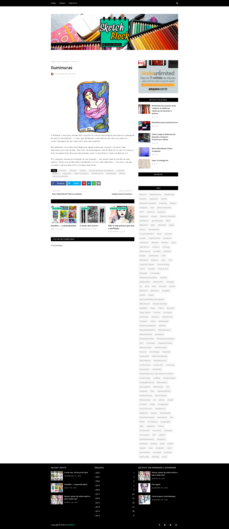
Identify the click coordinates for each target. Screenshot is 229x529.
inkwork (143, 448)
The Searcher (144, 430)
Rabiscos (56, 173)
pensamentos (145, 452)
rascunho (168, 234)
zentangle (170, 282)
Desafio (143, 256)
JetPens (161, 400)
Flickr (152, 391)
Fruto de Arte (163, 269)
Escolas (142, 295)
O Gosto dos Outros (89, 225)
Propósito (120, 170)
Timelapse (168, 430)
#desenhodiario (164, 330)
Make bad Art (145, 304)
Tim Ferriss (157, 430)
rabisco (142, 229)
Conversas (170, 365)
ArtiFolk (172, 286)
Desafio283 (157, 369)
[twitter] (165, 525)
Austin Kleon (144, 356)
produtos (167, 452)
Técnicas (157, 312)
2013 (115, 511)
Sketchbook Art (97, 173)
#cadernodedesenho (148, 325)
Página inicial (56, 61)
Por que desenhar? (147, 234)
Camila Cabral (145, 365)
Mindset (154, 413)
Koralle (170, 400)
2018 (115, 489)
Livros (173, 242)
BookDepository (160, 360)
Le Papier (143, 404)
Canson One (158, 365)
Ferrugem (156, 484)
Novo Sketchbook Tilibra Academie (162, 149)
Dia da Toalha (145, 378)
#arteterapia (163, 321)
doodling (156, 251)
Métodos (154, 242)
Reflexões (170, 308)
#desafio (162, 325)
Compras (155, 247)
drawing (154, 444)
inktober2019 (167, 317)
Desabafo (166, 291)
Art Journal (167, 238)
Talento (161, 426)
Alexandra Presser (165, 343)
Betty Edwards (145, 360)
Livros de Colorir (146, 409)
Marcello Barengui (160, 304)
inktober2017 (158, 282)
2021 (115, 477)
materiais (167, 251)
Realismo (154, 260)
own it (169, 448)
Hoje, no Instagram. (160, 160)
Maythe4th (143, 413)
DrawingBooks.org (147, 382)
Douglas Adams (169, 378)
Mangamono (160, 409)
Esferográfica (162, 382)
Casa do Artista (163, 264)
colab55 (162, 435)
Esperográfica (145, 387)
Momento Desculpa (147, 417)
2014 (115, 507)
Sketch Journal (145, 251)
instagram (143, 207)
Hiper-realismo (161, 395)
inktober (165, 242)
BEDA (168, 221)
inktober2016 (145, 282)
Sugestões (151, 426)
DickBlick (156, 378)
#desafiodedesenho (147, 330)
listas (151, 448)
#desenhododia (146, 334)
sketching (155, 457)
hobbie (170, 444)
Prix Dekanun (152, 422)
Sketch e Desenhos (81, 173)
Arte (152, 207)
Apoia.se (143, 352)
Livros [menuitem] (62, 3)
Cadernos (150, 212)
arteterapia (144, 317)
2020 (115, 481)
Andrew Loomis (160, 347)
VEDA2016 (162, 225)
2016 (147, 286)
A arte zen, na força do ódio (76, 472)
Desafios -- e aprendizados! (63, 225)
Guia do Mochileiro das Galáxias (101, 170)
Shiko (142, 426)
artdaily (142, 238)
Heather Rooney (146, 395)
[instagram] (176, 525)
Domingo (166, 247)
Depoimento (144, 369)
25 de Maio (151, 343)
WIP (154, 435)
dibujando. (161, 439)
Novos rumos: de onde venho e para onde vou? (77, 497)
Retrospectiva (154, 229)
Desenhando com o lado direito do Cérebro (156, 374)
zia (141, 286)
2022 (115, 472)
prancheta (157, 452)
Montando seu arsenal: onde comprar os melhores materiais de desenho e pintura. (164, 110)
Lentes (152, 404)
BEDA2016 (143, 225)
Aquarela (162, 286)
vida (170, 260)
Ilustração (143, 273)
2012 (115, 515)
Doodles (151, 269)
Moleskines (144, 260)
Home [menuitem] (53, 3)
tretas (164, 457)
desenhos (155, 317)
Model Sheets (165, 413)
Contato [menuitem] (73, 3)
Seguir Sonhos (145, 312)
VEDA (153, 225)
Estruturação (158, 387)
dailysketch (144, 216)
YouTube (163, 277)
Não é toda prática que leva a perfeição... (121, 227)
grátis (162, 444)
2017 (115, 494)
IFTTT (142, 212)
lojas (163, 260)
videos (152, 321)
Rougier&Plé (165, 422)
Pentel (142, 422)
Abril (154, 286)
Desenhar (65, 61)
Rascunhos (67, 173)
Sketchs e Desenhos (60, 176)
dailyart (154, 216)
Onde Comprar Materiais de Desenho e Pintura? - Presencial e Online (163, 137)
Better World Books (159, 356)
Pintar (153, 308)
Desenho (73, 170)
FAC (167, 387)
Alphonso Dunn (145, 347)
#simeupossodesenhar (165, 339)
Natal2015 (143, 308)
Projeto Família (154, 238)
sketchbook (144, 221)
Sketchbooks (111, 173)
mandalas (143, 321)
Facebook (143, 391)
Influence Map (145, 400)
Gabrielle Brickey (164, 391)
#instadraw (159, 334)
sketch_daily (144, 457)
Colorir (142, 269)
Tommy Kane (144, 435)
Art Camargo (154, 352)
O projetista (154, 273)
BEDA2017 (143, 291)
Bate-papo (155, 291)
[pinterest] (170, 525)
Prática (161, 308)
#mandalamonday (147, 339)
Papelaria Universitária (148, 277)
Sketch (171, 225)
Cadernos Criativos (147, 264)
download (143, 444)
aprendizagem (157, 221)
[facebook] (159, 525)
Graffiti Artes (153, 256)
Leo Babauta (163, 404)
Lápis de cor (144, 247)
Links (163, 256)
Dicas (159, 234)
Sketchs (122, 173)
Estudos (83, 170)
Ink (154, 400)
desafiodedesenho (147, 439)
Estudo (151, 295)
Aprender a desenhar (148, 203)
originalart (160, 448)
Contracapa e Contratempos (163, 496)
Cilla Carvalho (61, 74)
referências (144, 242)
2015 (141, 343)
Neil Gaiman (162, 417)
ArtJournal (166, 352)
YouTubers (167, 312)
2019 (115, 485)
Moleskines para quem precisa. (165, 122)
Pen (171, 417)
